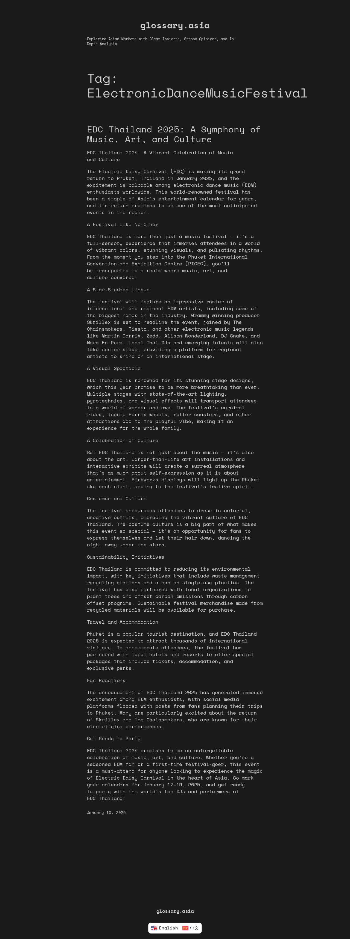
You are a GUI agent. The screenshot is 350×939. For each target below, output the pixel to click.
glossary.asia (175, 25)
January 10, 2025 (106, 812)
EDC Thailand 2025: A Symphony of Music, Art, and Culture (174, 134)
